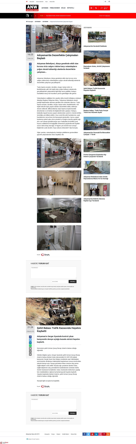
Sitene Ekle (52, 1)
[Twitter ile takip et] (88, 434)
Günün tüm (104, 15)
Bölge (63, 8)
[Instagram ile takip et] (100, 434)
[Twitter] (30, 67)
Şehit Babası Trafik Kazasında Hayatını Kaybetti (59, 15)
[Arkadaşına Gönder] (30, 75)
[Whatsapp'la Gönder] (30, 73)
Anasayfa (47, 434)
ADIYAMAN (45, 8)
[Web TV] (105, 1)
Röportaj (70, 8)
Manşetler (32, 1)
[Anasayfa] (27, 1)
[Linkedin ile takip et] (96, 434)
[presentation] (32, 16)
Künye (53, 434)
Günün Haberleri (39, 1)
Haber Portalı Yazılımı (34, 439)
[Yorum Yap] (30, 81)
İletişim (58, 434)
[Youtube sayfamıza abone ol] (92, 434)
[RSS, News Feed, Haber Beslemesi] (108, 434)
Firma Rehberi (55, 8)
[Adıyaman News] (32, 8)
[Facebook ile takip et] (84, 434)
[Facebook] (30, 64)
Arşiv (46, 1)
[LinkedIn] (30, 70)
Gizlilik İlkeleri (65, 434)
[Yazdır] (30, 78)
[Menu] (91, 8)
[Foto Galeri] (109, 1)
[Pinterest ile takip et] (104, 434)
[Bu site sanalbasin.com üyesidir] (4, 442)
